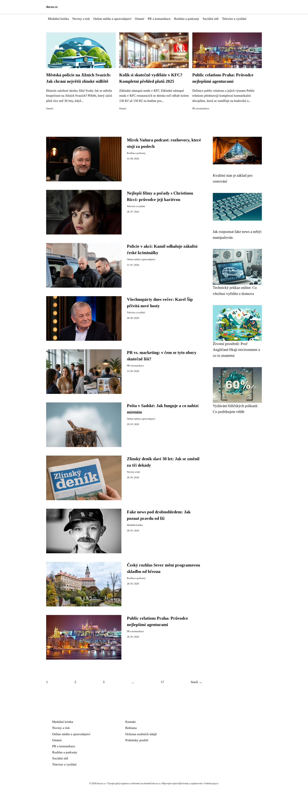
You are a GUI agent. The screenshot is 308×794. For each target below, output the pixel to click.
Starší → (196, 682)
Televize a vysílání (234, 19)
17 (162, 682)
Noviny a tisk (81, 19)
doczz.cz (52, 7)
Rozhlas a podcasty (186, 19)
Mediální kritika (58, 19)
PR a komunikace (159, 19)
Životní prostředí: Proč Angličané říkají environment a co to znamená (236, 350)
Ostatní (139, 19)
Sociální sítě (211, 19)
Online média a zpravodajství (112, 19)
